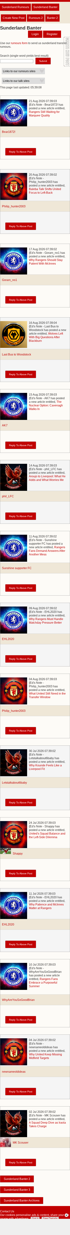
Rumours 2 (36, 17)
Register (52, 34)
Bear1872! (8, 131)
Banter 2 (52, 17)
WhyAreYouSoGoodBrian (18, 999)
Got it (35, 1218)
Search (4, 55)
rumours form (19, 43)
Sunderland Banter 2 (17, 1178)
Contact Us (7, 1211)
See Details (50, 1218)
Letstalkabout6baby (14, 782)
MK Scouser (20, 1142)
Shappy (18, 853)
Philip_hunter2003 (13, 206)
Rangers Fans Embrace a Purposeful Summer (43, 982)
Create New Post (13, 17)
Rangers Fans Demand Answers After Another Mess (47, 551)
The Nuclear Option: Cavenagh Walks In (46, 405)
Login (35, 34)
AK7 (5, 425)
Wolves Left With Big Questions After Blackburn (46, 337)
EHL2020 (8, 639)
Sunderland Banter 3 (17, 1189)
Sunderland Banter (45, 7)
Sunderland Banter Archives (21, 1200)
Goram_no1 (9, 279)
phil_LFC (8, 496)
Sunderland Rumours (15, 7)
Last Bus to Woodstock (16, 354)
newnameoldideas (13, 1071)
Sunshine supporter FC (17, 568)
